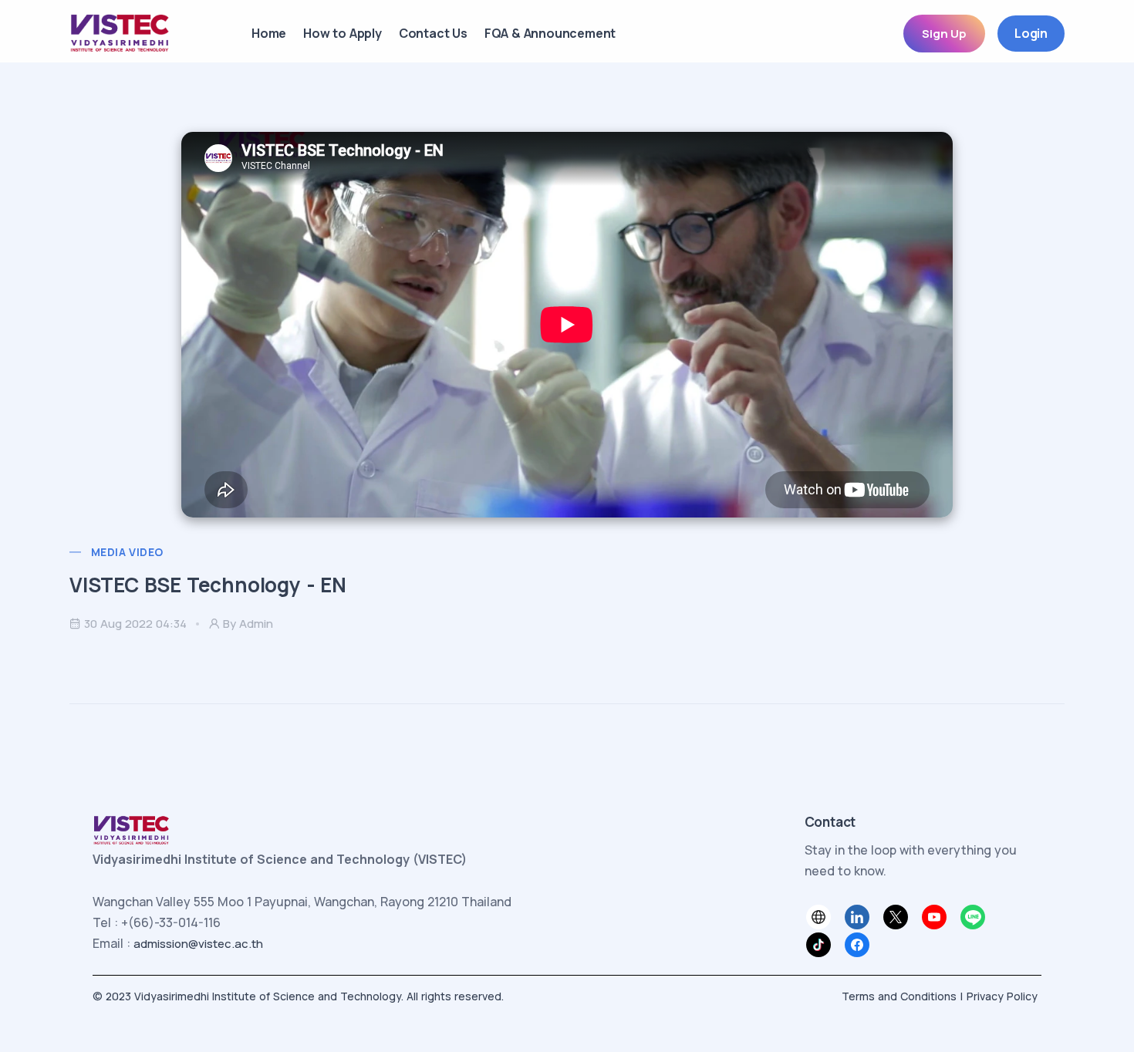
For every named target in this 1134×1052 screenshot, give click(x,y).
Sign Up (944, 33)
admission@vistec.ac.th (198, 944)
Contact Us (433, 33)
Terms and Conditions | (902, 996)
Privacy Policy (1002, 996)
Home (268, 33)
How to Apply (342, 33)
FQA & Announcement (550, 33)
